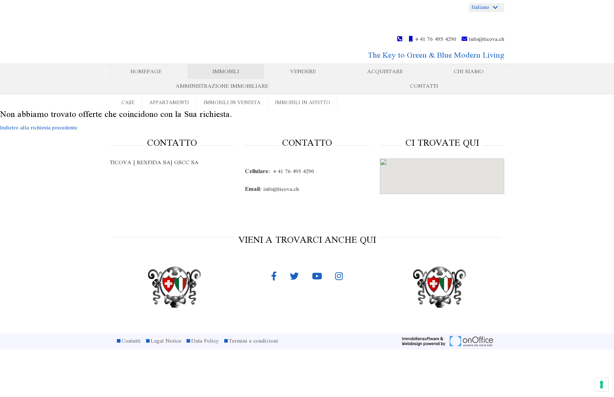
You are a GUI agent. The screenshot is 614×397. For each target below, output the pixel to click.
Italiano (480, 7)
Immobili (225, 72)
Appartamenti (169, 103)
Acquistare (385, 72)
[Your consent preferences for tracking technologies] (601, 384)
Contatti (424, 86)
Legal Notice (166, 341)
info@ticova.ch (485, 39)
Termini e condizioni (253, 341)
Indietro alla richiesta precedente (38, 128)
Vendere (303, 72)
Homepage (146, 72)
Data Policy (205, 341)
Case (128, 103)
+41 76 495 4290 (434, 39)
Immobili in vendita (232, 103)
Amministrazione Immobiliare (222, 86)
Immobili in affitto (302, 103)
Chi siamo (469, 72)
